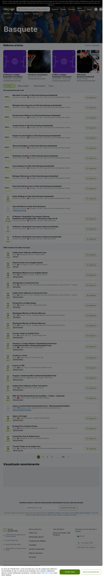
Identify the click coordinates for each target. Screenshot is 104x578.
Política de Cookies (47, 573)
